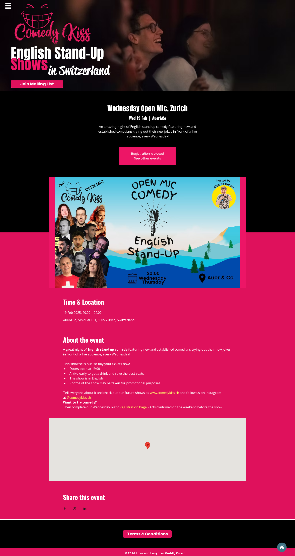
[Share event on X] (75, 508)
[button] (8, 6)
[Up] (282, 547)
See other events (147, 158)
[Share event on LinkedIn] (84, 508)
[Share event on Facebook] (65, 508)
